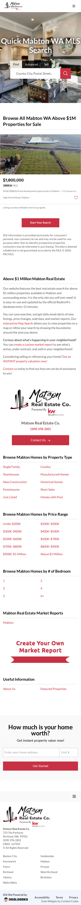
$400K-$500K (49, 531)
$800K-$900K (49, 546)
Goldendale (47, 856)
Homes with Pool (51, 497)
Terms (59, 897)
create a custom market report (33, 344)
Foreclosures (11, 489)
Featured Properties (53, 689)
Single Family (11, 466)
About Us (9, 689)
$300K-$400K (12, 531)
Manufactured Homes (54, 474)
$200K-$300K (49, 523)
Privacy (73, 897)
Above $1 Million (51, 554)
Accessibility (42, 897)
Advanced (31, 64)
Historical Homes (51, 482)
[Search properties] (65, 73)
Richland (8, 872)
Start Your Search (40, 222)
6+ (42, 596)
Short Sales (47, 489)
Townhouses (11, 474)
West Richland (48, 872)
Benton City (10, 856)
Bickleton (46, 877)
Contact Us (38, 440)
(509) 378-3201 (40, 429)
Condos (45, 466)
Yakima (7, 877)
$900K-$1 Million (14, 554)
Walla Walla (10, 882)
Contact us (10, 368)
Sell (46, 64)
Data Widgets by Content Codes (60, 901)
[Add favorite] (76, 197)
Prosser (45, 866)
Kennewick (9, 861)
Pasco (6, 866)
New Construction (15, 482)
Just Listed (10, 497)
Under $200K (12, 523)
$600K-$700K (49, 539)
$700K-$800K (12, 546)
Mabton (8, 622)
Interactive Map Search (18, 323)
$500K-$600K (12, 539)
